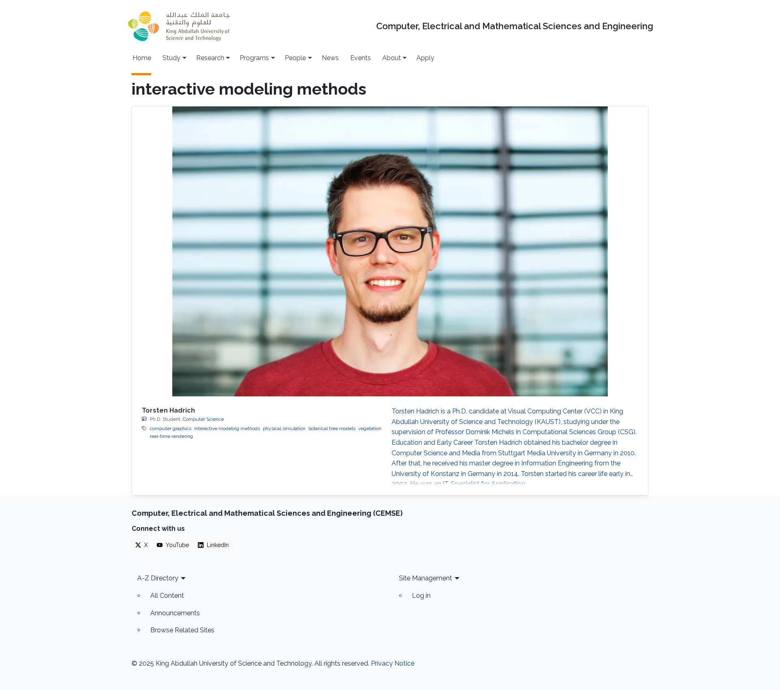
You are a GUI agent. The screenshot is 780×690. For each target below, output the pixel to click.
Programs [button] (254, 58)
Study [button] (171, 58)
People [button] (295, 58)
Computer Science (203, 419)
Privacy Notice (392, 663)
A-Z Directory (157, 578)
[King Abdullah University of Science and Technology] (179, 26)
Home (141, 58)
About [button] (391, 58)
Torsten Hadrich (168, 410)
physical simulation (284, 428)
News (330, 58)
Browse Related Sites (182, 630)
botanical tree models (331, 428)
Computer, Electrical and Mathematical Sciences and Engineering (514, 26)
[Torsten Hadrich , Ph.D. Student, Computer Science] (390, 251)
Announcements (175, 613)
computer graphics (170, 428)
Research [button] (210, 58)
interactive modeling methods (227, 428)
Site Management (425, 578)
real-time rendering (171, 436)
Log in (421, 595)
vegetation (369, 428)
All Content (167, 595)
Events (360, 58)
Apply (425, 58)
